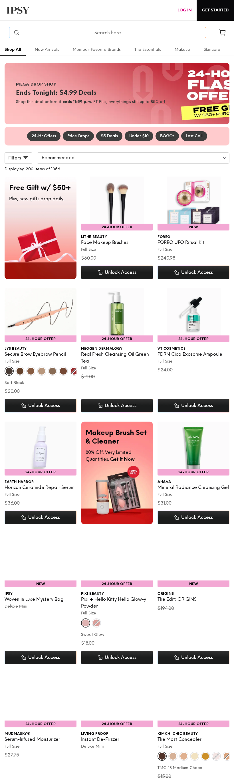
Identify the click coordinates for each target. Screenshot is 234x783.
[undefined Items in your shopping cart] (222, 32)
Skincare (212, 49)
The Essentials (147, 49)
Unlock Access (120, 272)
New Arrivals (47, 49)
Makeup (182, 49)
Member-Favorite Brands (97, 49)
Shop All (13, 49)
